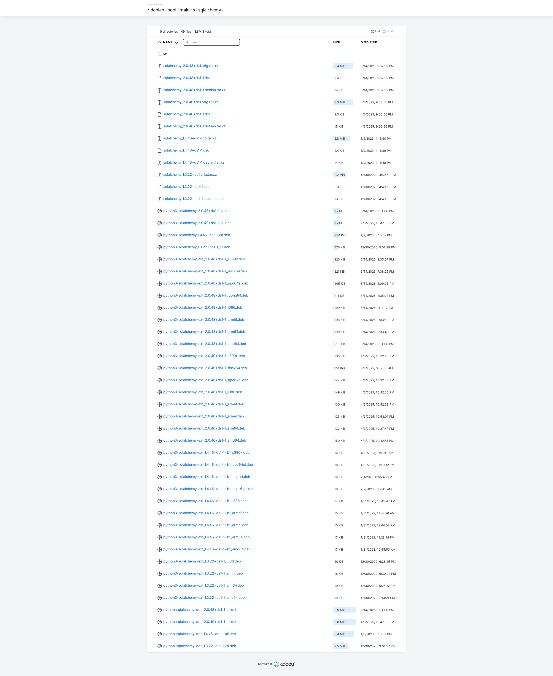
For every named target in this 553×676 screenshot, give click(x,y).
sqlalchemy (209, 10)
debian (157, 10)
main (185, 10)
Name (168, 42)
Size (336, 42)
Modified (369, 42)
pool (171, 10)
